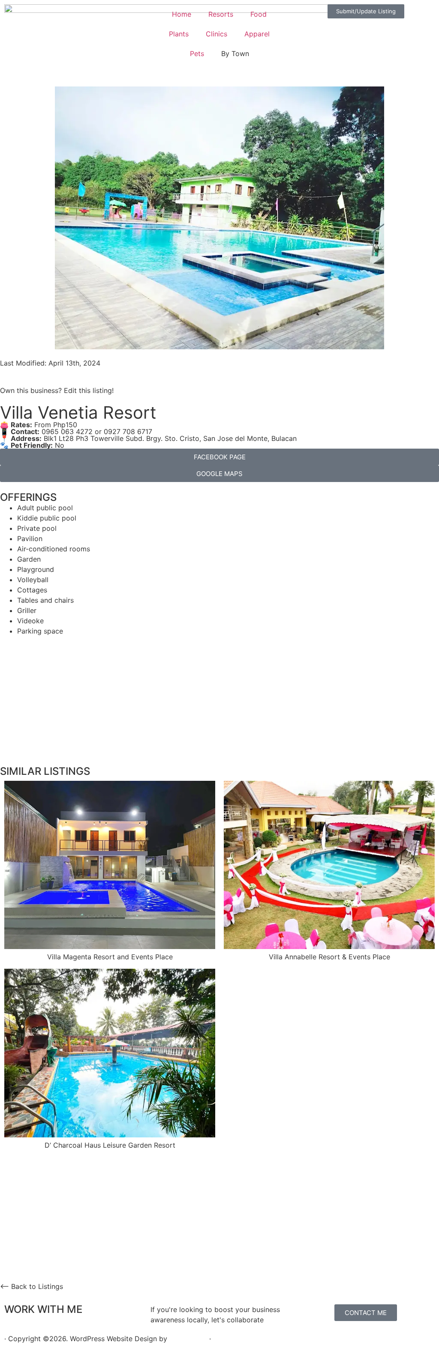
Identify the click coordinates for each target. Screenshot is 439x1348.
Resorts (220, 14)
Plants (179, 34)
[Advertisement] (219, 696)
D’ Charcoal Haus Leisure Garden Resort (110, 1145)
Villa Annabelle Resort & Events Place (329, 956)
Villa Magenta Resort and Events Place (110, 956)
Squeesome (188, 1338)
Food (258, 14)
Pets (197, 53)
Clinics (216, 34)
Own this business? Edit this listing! (57, 390)
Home (181, 14)
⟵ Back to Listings (31, 1286)
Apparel (257, 34)
